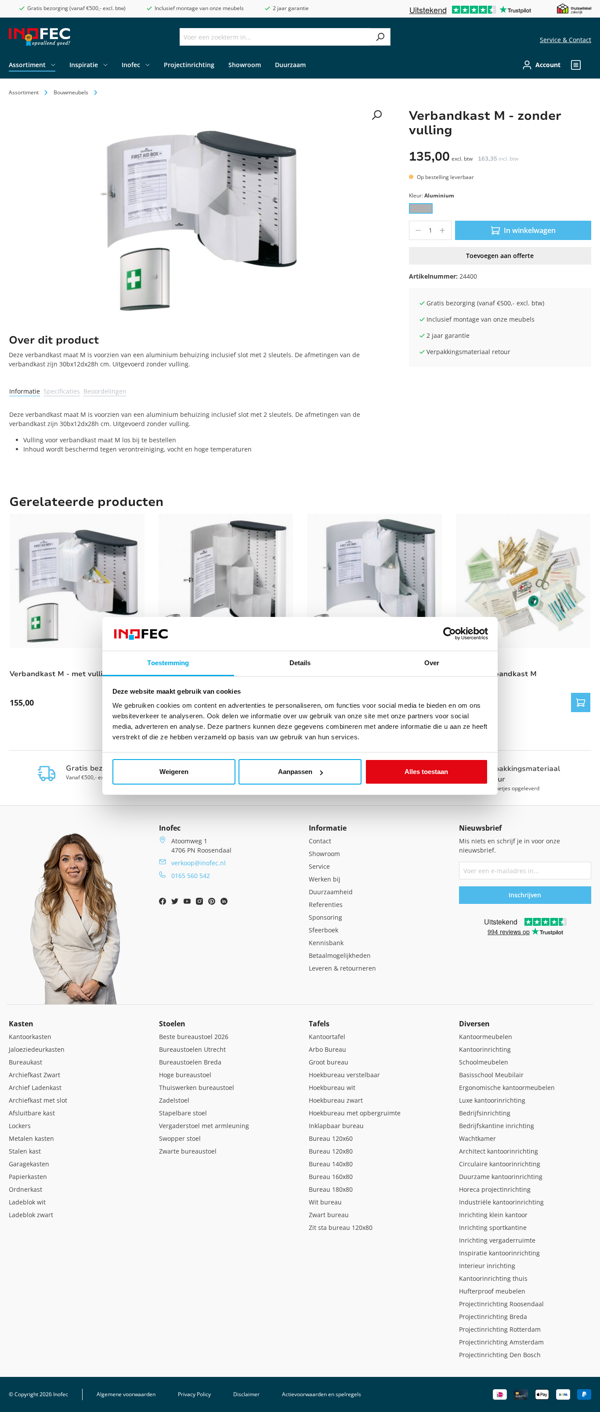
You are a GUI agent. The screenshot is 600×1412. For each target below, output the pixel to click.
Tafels (319, 1024)
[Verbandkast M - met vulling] (77, 581)
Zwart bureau (329, 1215)
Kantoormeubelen (485, 1036)
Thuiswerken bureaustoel (196, 1087)
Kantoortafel (327, 1036)
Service (319, 866)
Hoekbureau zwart (336, 1100)
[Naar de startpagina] (39, 37)
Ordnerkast (25, 1189)
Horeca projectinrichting (495, 1189)
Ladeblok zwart (31, 1215)
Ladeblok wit (27, 1202)
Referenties (326, 904)
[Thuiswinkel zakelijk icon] (574, 8)
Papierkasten (28, 1176)
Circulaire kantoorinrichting (499, 1164)
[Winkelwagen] (588, 65)
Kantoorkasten (30, 1036)
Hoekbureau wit (332, 1087)
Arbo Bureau (327, 1049)
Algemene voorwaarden (126, 1394)
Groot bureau (328, 1062)
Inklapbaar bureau (336, 1126)
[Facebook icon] (163, 902)
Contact (320, 841)
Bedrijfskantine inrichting (496, 1126)
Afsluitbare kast (32, 1113)
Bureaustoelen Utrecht (192, 1049)
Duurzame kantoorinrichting (500, 1176)
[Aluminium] (421, 208)
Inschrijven (525, 895)
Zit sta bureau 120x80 (340, 1227)
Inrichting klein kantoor (493, 1215)
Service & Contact (565, 40)
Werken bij (324, 879)
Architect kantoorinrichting (498, 1151)
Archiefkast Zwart (34, 1075)
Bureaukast (25, 1062)
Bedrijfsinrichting (484, 1113)
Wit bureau (325, 1202)
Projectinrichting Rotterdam (500, 1329)
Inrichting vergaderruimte (497, 1240)
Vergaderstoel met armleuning (204, 1126)
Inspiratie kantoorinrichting (499, 1253)
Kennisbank (326, 943)
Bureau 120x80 (331, 1151)
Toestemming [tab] (168, 663)
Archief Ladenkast (35, 1087)
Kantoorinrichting (485, 1049)
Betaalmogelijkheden (340, 955)
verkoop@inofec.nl (198, 863)
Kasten (21, 1024)
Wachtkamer (477, 1138)
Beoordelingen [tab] (105, 391)
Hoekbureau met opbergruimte (355, 1113)
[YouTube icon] (188, 902)
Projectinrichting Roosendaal (501, 1304)
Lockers (20, 1126)
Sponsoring (325, 917)
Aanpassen (295, 771)
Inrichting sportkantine (493, 1227)
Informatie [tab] (24, 391)
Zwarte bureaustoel (188, 1151)
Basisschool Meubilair (491, 1075)
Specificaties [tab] (61, 391)
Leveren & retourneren (342, 968)
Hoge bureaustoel (185, 1075)
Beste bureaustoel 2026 (193, 1036)
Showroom (324, 853)
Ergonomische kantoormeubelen (507, 1087)
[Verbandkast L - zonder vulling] (226, 581)
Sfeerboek (323, 930)
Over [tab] (431, 663)
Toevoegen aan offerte (500, 255)
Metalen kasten (31, 1138)
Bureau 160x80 (331, 1176)
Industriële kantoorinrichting (501, 1202)
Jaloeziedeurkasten (37, 1049)
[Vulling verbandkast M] (523, 581)
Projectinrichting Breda (493, 1316)
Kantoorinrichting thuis (493, 1278)
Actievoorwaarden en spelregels (321, 1394)
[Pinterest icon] (212, 902)
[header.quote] (576, 65)
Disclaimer (246, 1394)
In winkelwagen (530, 230)
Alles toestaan (426, 771)
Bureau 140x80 (331, 1164)
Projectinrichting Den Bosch (500, 1355)
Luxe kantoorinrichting (492, 1100)
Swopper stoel (180, 1138)
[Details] (580, 702)
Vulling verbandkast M (496, 674)
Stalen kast (25, 1151)
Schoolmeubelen (483, 1062)
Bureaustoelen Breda (190, 1062)
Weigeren (173, 771)
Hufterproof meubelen (492, 1291)
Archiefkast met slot (38, 1100)
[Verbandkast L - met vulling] (374, 581)
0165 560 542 (190, 875)
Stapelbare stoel (183, 1113)
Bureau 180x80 (331, 1189)
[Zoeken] (380, 37)
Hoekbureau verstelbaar (344, 1075)
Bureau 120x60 (331, 1138)
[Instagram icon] (200, 902)
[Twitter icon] (175, 902)
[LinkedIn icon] (224, 902)
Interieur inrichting (487, 1265)
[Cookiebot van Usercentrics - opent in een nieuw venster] (449, 634)
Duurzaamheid (331, 892)
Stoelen (172, 1024)
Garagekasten (29, 1164)
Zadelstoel (174, 1100)
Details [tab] (300, 663)
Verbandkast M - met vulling (61, 674)
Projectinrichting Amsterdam (501, 1342)
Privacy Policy (194, 1394)
